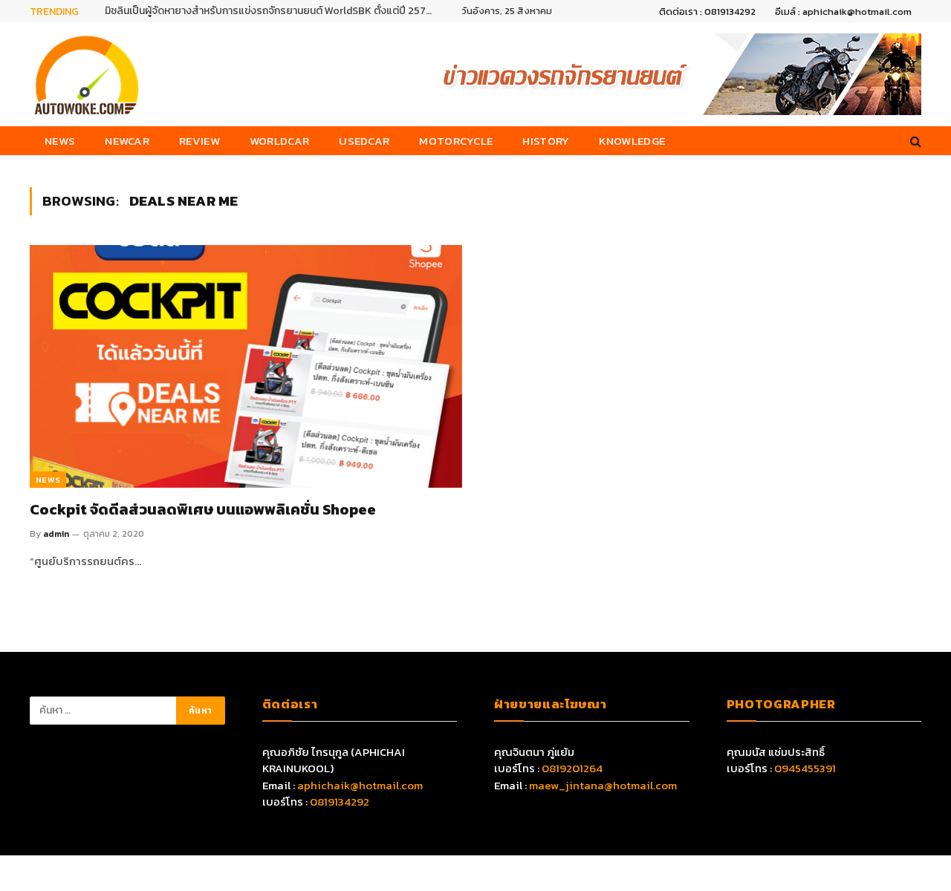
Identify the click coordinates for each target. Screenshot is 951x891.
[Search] (914, 140)
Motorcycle (456, 140)
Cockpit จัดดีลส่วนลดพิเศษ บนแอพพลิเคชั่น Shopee (203, 510)
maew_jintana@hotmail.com (603, 785)
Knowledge (632, 140)
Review (199, 140)
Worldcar (279, 140)
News (60, 140)
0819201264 (572, 768)
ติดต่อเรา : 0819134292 (707, 11)
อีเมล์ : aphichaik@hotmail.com (843, 11)
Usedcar (364, 140)
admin (56, 534)
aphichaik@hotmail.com (360, 785)
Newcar (127, 140)
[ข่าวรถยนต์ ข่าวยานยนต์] (87, 74)
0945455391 (805, 768)
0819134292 (339, 801)
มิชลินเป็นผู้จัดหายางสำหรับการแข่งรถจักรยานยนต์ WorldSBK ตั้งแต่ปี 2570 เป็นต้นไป (272, 11)
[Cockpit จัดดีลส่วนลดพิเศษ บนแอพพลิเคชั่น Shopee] (246, 366)
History (545, 140)
